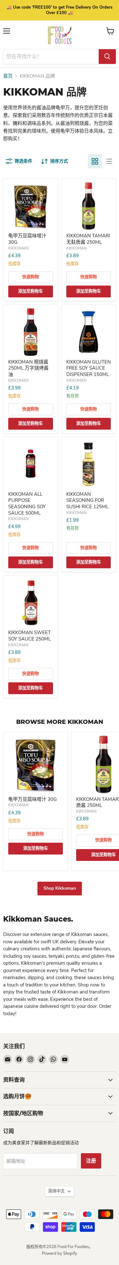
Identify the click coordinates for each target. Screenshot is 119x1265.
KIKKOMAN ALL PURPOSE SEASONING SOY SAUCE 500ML (27, 503)
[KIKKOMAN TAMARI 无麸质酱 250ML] (88, 206)
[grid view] (95, 161)
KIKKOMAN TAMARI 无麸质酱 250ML (88, 239)
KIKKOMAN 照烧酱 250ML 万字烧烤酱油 (28, 368)
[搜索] (107, 56)
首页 (8, 76)
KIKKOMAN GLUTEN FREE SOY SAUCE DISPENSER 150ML (88, 368)
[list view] (109, 161)
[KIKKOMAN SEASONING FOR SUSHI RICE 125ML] (88, 464)
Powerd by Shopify (59, 1253)
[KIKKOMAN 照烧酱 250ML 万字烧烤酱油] (30, 332)
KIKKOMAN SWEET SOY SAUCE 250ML (29, 635)
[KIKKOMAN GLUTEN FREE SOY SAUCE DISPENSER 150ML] (88, 332)
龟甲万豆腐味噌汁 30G (27, 239)
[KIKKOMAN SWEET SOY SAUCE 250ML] (30, 603)
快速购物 (30, 277)
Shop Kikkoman (59, 888)
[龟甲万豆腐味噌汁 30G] (30, 206)
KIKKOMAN (18, 248)
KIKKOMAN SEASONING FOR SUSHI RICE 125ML (87, 500)
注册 (91, 1160)
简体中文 (56, 1191)
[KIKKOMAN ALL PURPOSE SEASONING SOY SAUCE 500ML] (30, 464)
